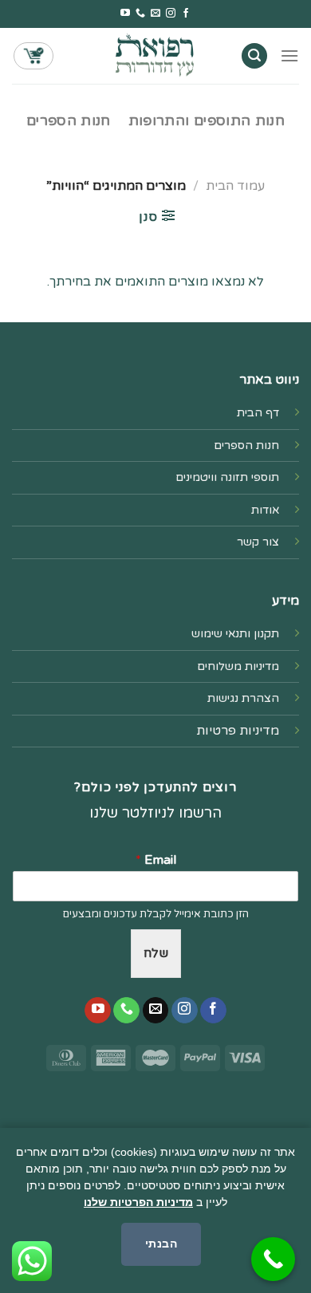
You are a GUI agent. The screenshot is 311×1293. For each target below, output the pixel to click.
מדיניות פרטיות (237, 731)
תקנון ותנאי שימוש (235, 634)
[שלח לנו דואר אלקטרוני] (155, 13)
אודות (265, 510)
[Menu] (289, 55)
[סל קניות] (33, 55)
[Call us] (140, 13)
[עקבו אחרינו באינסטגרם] (170, 13)
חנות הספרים (68, 120)
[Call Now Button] (273, 1259)
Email (156, 860)
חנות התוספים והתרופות (206, 120)
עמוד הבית (235, 186)
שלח (156, 953)
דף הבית (258, 413)
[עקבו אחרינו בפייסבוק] (186, 13)
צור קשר (258, 542)
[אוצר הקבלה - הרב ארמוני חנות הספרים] (155, 55)
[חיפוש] (254, 56)
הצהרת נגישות (243, 698)
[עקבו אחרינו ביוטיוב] (125, 13)
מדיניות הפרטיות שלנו (138, 1202)
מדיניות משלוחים (238, 666)
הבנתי (161, 1243)
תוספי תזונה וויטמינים (227, 477)
